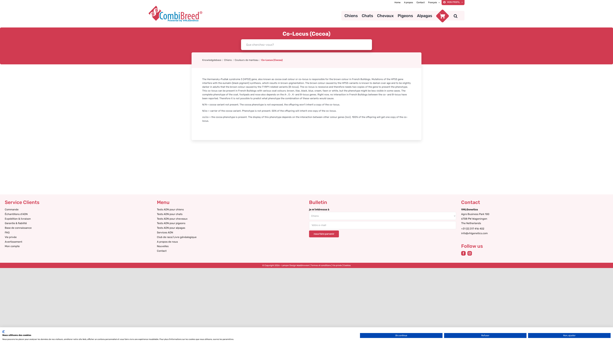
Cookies (347, 265)
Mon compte (12, 246)
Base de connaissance (18, 227)
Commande (12, 209)
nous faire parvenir (324, 234)
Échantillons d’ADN (16, 214)
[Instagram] (469, 253)
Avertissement (13, 241)
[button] (455, 15)
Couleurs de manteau (246, 60)
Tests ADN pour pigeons (171, 223)
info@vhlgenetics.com (474, 233)
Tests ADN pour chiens (170, 209)
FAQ (7, 232)
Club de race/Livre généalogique (177, 237)
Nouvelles (163, 246)
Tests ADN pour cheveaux (172, 218)
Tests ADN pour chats (169, 214)
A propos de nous (167, 241)
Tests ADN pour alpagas (171, 227)
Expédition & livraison (18, 218)
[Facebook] (463, 253)
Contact (161, 250)
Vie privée (11, 237)
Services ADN (165, 232)
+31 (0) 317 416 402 (472, 228)
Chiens (228, 60)
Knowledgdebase (211, 60)
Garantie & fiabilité (16, 223)
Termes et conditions (321, 265)
